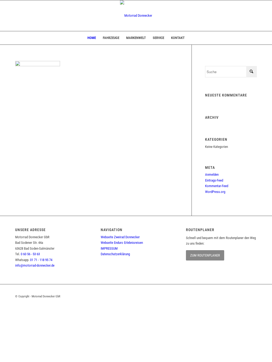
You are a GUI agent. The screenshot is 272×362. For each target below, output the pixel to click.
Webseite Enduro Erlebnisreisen (122, 243)
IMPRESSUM (109, 248)
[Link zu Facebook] (226, 296)
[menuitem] (91, 38)
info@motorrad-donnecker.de (34, 265)
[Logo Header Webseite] (136, 15)
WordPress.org (215, 192)
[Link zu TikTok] (253, 296)
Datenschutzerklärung (115, 254)
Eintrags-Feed (214, 180)
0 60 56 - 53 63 (30, 254)
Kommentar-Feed (216, 186)
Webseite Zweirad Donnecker (120, 237)
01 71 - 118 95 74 (41, 260)
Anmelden (212, 174)
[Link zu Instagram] (240, 296)
